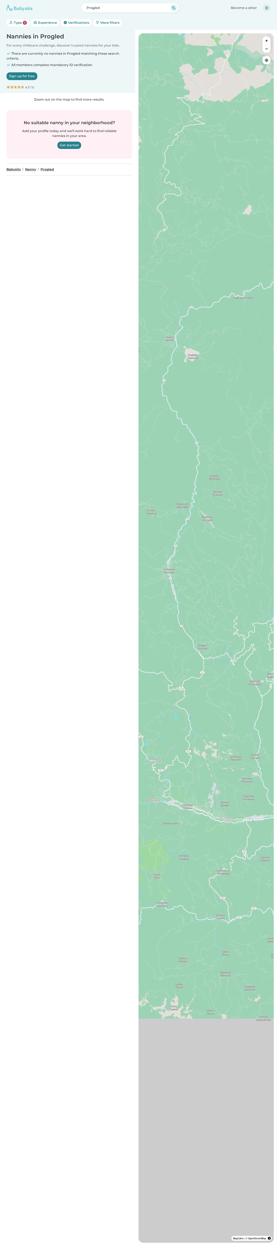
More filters (109, 23)
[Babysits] (19, 8)
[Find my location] (266, 60)
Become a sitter (244, 8)
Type (19, 23)
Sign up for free (22, 76)
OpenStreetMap (257, 1238)
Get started (69, 145)
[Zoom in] (266, 41)
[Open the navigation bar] (267, 8)
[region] (206, 638)
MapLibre (238, 1238)
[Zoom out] (266, 49)
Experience (47, 23)
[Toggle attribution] (269, 1238)
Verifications (78, 23)
